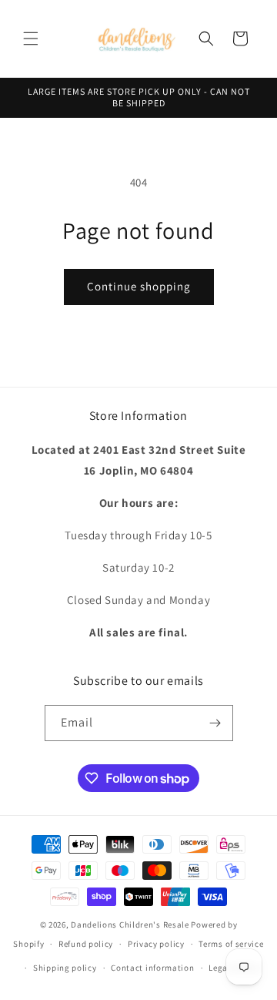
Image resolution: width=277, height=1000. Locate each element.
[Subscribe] (215, 723)
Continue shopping (139, 286)
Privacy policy (156, 943)
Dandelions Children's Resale (130, 924)
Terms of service (231, 943)
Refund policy (85, 943)
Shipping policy (65, 967)
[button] (31, 38)
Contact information (152, 967)
